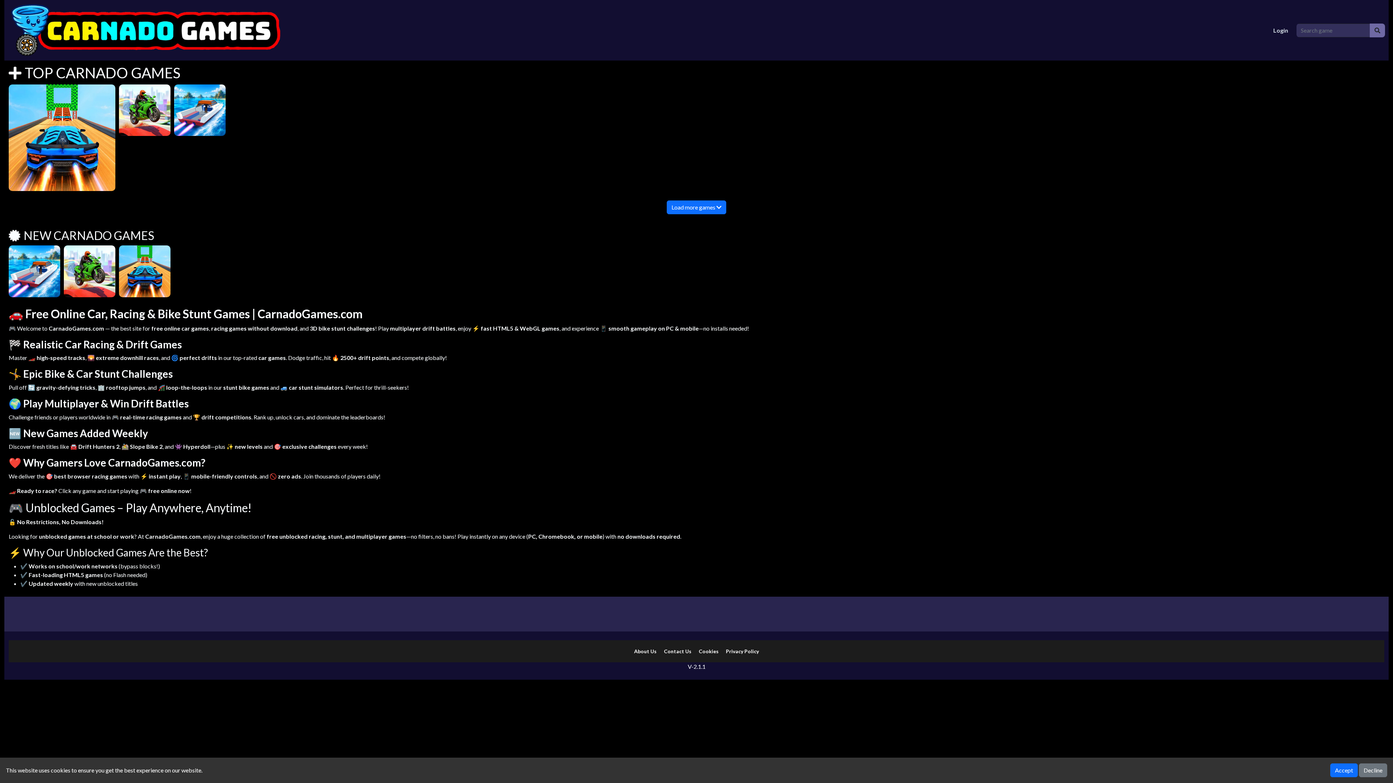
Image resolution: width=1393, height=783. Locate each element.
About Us (645, 651)
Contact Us (677, 651)
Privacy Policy (742, 651)
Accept (1344, 770)
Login (1280, 30)
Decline (1373, 770)
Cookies (709, 651)
